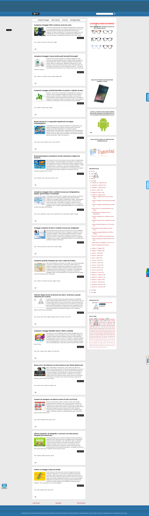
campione (39, 42)
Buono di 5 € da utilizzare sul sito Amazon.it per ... (103, 236)
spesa (54, 419)
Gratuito (102, 325)
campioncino (109, 323)
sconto (53, 142)
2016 (92, 173)
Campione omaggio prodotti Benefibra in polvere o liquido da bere (58, 90)
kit (102, 323)
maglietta (49, 316)
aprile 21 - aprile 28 (96, 253)
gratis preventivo (111, 345)
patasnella (43, 419)
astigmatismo (43, 213)
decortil (49, 76)
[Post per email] (35, 49)
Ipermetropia (56, 213)
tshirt (70, 316)
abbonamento (112, 337)
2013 (92, 181)
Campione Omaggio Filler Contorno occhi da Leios (52, 25)
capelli (38, 489)
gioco (104, 328)
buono (50, 142)
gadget (99, 328)
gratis (51, 42)
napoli (101, 330)
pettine (45, 489)
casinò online (112, 334)
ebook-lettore (98, 336)
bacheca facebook (99, 339)
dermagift (53, 76)
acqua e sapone (40, 142)
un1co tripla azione (55, 351)
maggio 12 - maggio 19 (97, 248)
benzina (113, 328)
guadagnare (100, 333)
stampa (52, 455)
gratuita (104, 347)
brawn (38, 351)
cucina (102, 326)
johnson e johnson (47, 246)
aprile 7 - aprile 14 (96, 258)
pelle (61, 76)
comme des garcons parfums (101, 331)
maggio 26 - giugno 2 (97, 192)
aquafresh (46, 142)
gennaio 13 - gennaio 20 (98, 286)
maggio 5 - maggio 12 (97, 250)
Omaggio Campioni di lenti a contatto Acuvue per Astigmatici (56, 228)
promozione (57, 316)
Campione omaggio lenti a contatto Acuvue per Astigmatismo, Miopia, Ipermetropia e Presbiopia (57, 193)
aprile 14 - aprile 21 (96, 255)
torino (111, 322)
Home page (58, 503)
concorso (94, 322)
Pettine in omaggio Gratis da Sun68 (47, 469)
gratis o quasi (103, 345)
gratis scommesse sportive (96, 347)
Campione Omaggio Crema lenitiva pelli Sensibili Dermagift (56, 56)
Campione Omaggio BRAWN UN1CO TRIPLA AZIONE (53, 331)
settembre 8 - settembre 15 (98, 185)
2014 (92, 178)
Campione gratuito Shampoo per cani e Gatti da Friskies (54, 261)
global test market (93, 337)
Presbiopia (76, 213)
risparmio (63, 316)
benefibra (39, 107)
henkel (45, 316)
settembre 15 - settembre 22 (98, 182)
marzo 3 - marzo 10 (96, 270)
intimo (92, 330)
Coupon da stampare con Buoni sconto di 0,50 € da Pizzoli (55, 399)
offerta (90, 323)
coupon (38, 419)
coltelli (92, 331)
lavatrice (53, 177)
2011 (92, 292)
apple (109, 333)
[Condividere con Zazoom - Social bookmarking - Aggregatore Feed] (102, 304)
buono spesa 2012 (104, 340)
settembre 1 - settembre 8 (98, 187)
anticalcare (39, 177)
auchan (92, 339)
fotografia (39, 455)
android (105, 330)
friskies (45, 280)
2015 (92, 176)
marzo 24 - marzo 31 (97, 262)
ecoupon (105, 336)
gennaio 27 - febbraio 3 (97, 282)
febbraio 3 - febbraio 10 (97, 279)
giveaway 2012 (92, 345)
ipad (106, 333)
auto (107, 325)
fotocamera (111, 342)
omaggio (55, 42)
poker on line (101, 337)
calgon (46, 177)
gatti (48, 280)
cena (106, 322)
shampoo (58, 280)
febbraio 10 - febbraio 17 (98, 277)
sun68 (51, 489)
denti (96, 328)
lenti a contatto (63, 213)
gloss (98, 345)
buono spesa (112, 330)
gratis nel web (93, 333)
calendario (97, 326)
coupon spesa (112, 331)
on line (108, 328)
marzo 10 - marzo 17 (97, 267)
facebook (107, 326)
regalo (48, 489)
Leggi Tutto (80, 37)
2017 (92, 171)
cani (42, 280)
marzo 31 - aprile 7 (96, 260)
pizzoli (46, 419)
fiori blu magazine (93, 342)
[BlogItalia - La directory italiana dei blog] (102, 302)
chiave (92, 336)
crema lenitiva (44, 76)
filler (49, 42)
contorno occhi (44, 42)
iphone (96, 330)
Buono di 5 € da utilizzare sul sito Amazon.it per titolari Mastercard (58, 365)
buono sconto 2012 (109, 339)
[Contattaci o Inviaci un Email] (4, 489)
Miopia (67, 213)
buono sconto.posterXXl (94, 340)
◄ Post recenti (35, 503)
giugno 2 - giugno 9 (96, 190)
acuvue (38, 213)
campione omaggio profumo (101, 334)
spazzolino (57, 142)
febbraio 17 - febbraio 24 (98, 274)
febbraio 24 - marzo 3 (97, 272)
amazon (38, 385)
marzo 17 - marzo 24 (97, 265)
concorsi (112, 340)
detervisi (38, 316)
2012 (92, 290)
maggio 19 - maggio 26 (97, 194)
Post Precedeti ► (81, 503)
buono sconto (111, 320)
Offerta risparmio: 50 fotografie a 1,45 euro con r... (103, 242)
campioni (91, 325)
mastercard (46, 385)
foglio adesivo (103, 342)
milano (100, 322)
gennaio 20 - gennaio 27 (98, 284)
